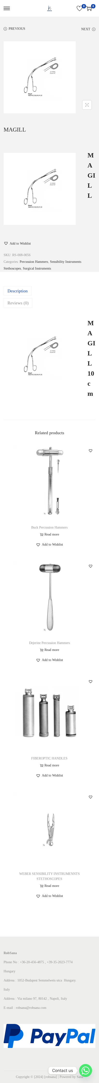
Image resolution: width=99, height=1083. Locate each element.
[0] (79, 8)
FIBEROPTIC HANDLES (49, 758)
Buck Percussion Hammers (49, 527)
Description (17, 291)
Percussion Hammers (34, 262)
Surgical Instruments (37, 268)
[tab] (49, 291)
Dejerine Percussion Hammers (49, 643)
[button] (17, 243)
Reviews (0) (18, 303)
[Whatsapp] (85, 1070)
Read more (51, 534)
